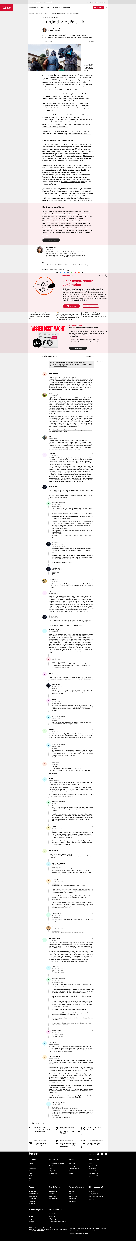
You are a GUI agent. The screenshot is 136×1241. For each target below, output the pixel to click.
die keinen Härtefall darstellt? (80, 134)
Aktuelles (72, 1163)
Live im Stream (73, 1196)
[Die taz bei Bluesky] (102, 1154)
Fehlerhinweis (62, 269)
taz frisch (51, 1193)
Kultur (31, 1171)
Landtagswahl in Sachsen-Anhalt (57, 1165)
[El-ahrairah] (48, 928)
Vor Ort (71, 1193)
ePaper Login (53, 1219)
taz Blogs (92, 1191)
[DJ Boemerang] (44, 395)
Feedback (52, 1214)
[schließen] (105, 275)
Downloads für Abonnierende (57, 1221)
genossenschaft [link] (94, 2)
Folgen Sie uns (92, 1154)
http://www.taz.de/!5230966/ (60, 528)
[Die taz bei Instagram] (105, 1154)
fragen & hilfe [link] (49, 2)
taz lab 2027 (72, 1201)
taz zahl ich (92, 1168)
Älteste (92, 356)
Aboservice (52, 1216)
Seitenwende (98, 1231)
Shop (30, 1219)
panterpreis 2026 (94, 1176)
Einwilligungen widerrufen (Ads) (78, 1233)
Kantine (31, 1217)
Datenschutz (79, 1231)
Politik (31, 1163)
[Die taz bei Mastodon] (98, 1154)
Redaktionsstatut (81, 1228)
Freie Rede (32, 1201)
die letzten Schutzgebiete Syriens (73, 182)
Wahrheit (31, 1181)
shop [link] (44, 2)
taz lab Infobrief (53, 1198)
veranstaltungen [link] (37, 2)
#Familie (54, 265)
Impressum (87, 1231)
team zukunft (53, 1191)
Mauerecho (32, 1198)
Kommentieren (53, 269)
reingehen (32, 1204)
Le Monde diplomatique (96, 1196)
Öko (30, 1166)
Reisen (31, 1214)
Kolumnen (46, 13)
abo (90, 1163)
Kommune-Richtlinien (93, 1228)
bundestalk (32, 1191)
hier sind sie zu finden (60, 366)
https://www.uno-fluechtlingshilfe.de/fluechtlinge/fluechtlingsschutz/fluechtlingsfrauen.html (72, 535)
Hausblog (72, 1166)
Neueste (87, 356)
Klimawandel (53, 1173)
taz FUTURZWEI (93, 1194)
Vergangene (72, 1198)
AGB (92, 1231)
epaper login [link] (103, 2)
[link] (38, 7)
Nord (30, 1178)
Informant (72, 1231)
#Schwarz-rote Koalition (71, 265)
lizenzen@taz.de (40, 1230)
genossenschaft (94, 1166)
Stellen (71, 1171)
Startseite (31, 13)
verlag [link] (30, 2)
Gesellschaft (39, 13)
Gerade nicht (100, 275)
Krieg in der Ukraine (55, 1171)
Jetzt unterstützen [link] (51, 240)
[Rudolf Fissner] (44, 581)
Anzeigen (31, 1222)
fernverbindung (33, 1193)
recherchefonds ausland (96, 1171)
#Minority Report (46, 265)
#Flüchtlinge (61, 265)
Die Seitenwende (74, 1168)
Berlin (30, 1176)
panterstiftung (93, 1173)
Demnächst (72, 1191)
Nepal (50, 1168)
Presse (71, 1173)
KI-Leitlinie (103, 1228)
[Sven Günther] (44, 487)
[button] (106, 7)
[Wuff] (44, 437)
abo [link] (88, 2)
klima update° (33, 1196)
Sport (30, 1173)
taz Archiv (92, 1199)
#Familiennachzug (83, 265)
